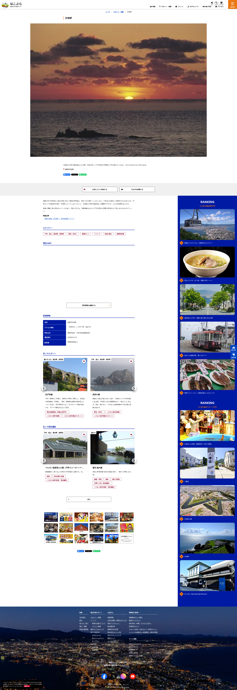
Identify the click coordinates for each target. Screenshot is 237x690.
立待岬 (186, 556)
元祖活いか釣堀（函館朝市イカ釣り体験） (198, 444)
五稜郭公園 (188, 519)
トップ (107, 12)
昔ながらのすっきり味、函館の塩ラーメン (198, 280)
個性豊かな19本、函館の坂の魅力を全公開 (198, 318)
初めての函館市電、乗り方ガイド (195, 355)
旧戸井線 (49, 394)
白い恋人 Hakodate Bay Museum (195, 594)
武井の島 (96, 394)
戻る (88, 499)
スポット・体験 (118, 12)
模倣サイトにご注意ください (118, 662)
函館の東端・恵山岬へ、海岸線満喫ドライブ (59, 219)
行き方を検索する (137, 189)
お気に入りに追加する (99, 189)
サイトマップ (124, 665)
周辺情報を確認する (89, 305)
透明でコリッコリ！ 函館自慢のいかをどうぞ (199, 393)
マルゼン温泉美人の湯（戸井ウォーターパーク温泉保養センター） (73, 467)
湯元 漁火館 (97, 467)
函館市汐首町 (69, 169)
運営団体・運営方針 (110, 665)
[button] (44, 388)
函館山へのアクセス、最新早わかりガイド (198, 243)
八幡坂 (186, 481)
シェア (67, 174)
